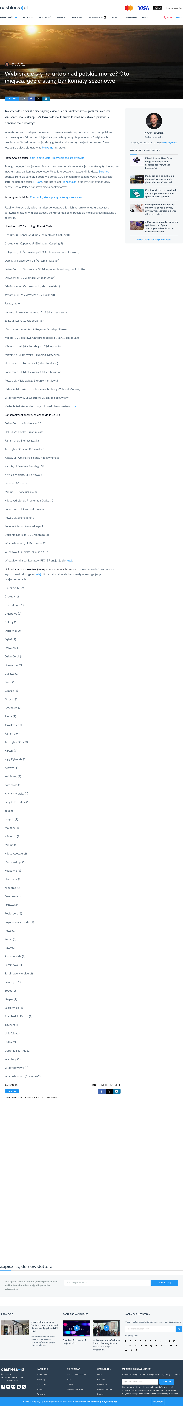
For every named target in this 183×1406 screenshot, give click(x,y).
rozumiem (158, 1401)
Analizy (40, 1389)
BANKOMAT (30, 1097)
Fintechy (61, 17)
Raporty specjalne (75, 1389)
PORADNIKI (11, 99)
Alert (69, 1379)
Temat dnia (42, 1374)
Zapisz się (166, 1381)
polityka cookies (108, 1401)
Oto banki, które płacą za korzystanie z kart (57, 197)
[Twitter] (8, 1387)
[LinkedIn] (19, 1387)
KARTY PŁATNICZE (16, 1097)
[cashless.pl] (13, 8)
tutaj (73, 406)
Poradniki (77, 17)
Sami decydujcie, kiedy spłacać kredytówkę (57, 158)
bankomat (48, 147)
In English (131, 17)
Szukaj (70, 1384)
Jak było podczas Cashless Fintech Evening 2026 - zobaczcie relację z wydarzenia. (106, 1345)
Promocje (7, 1314)
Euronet (104, 171)
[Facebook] (3, 1387)
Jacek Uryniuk (18, 63)
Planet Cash (69, 181)
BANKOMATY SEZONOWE (46, 1097)
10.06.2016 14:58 (18, 65)
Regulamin (102, 1384)
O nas (145, 17)
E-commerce (96, 17)
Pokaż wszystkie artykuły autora (154, 239)
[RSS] (24, 1387)
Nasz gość (45, 17)
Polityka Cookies (104, 1389)
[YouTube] (13, 1387)
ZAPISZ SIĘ (165, 1282)
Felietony (28, 17)
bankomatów (77, 111)
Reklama (101, 1379)
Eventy (116, 17)
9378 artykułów (169, 142)
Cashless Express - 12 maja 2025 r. (74, 1342)
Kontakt (100, 1394)
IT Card (37, 181)
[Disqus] (63, 1139)
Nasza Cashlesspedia (76, 1374)
